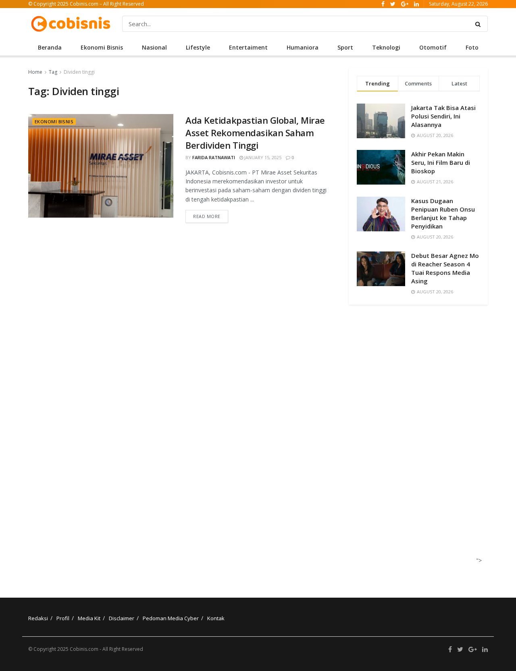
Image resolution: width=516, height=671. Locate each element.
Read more (207, 216)
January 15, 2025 (262, 157)
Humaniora (302, 47)
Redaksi (38, 618)
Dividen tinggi (79, 72)
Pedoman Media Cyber (171, 618)
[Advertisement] (415, 442)
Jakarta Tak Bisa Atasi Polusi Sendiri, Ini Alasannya (443, 116)
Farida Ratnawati (213, 157)
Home (35, 72)
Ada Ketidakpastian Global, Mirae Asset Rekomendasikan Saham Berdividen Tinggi (255, 132)
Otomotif (433, 47)
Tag (53, 72)
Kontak (216, 618)
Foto (472, 47)
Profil (62, 618)
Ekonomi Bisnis (102, 47)
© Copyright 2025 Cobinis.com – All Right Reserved (86, 3)
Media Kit (89, 618)
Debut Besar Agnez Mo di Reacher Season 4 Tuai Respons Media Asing (445, 268)
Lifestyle (198, 47)
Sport (345, 47)
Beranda (50, 47)
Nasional (154, 47)
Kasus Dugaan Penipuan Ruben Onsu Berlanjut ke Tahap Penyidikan (443, 213)
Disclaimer (121, 618)
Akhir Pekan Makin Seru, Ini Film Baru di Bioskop (440, 162)
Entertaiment (248, 47)
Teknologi (386, 47)
